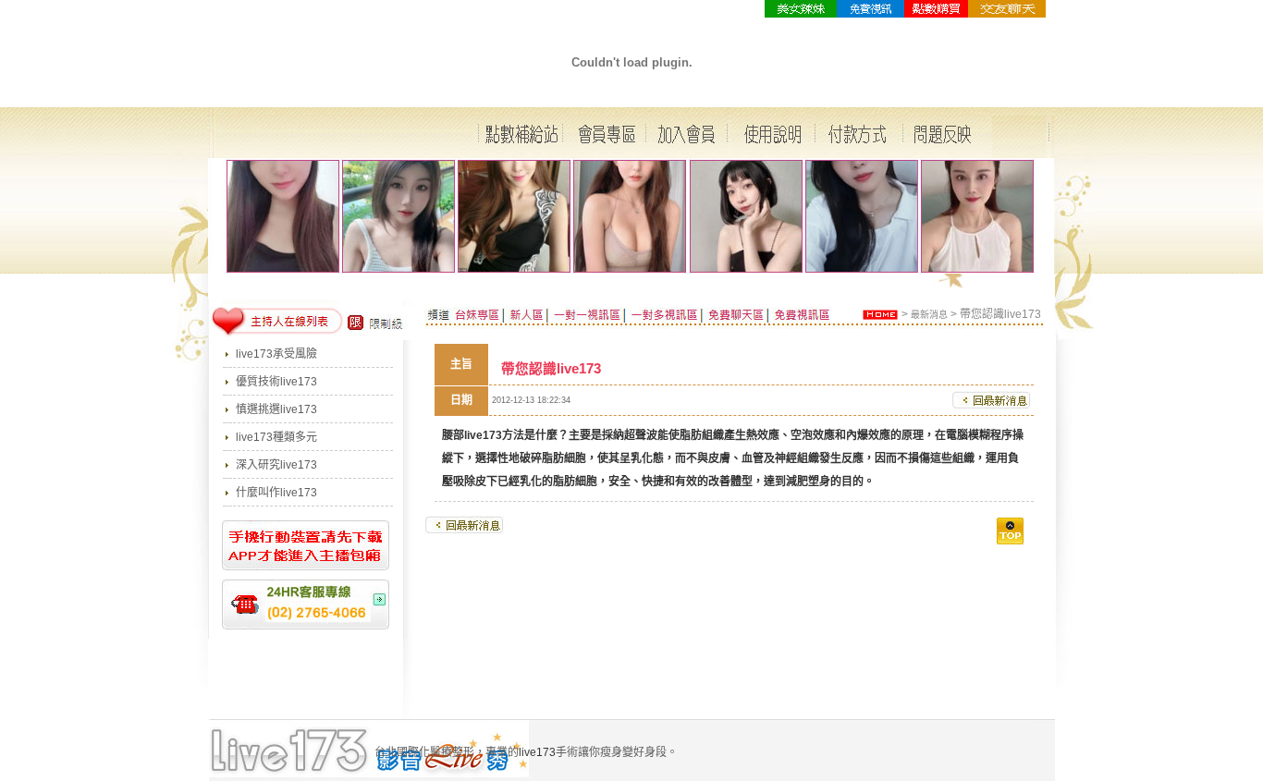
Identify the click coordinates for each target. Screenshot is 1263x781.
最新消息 (929, 315)
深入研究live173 (276, 464)
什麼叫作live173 (276, 492)
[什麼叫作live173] (936, 13)
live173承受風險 (276, 354)
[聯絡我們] (1007, 13)
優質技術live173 (276, 381)
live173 (483, 435)
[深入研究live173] (870, 13)
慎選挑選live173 (276, 409)
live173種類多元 (276, 437)
